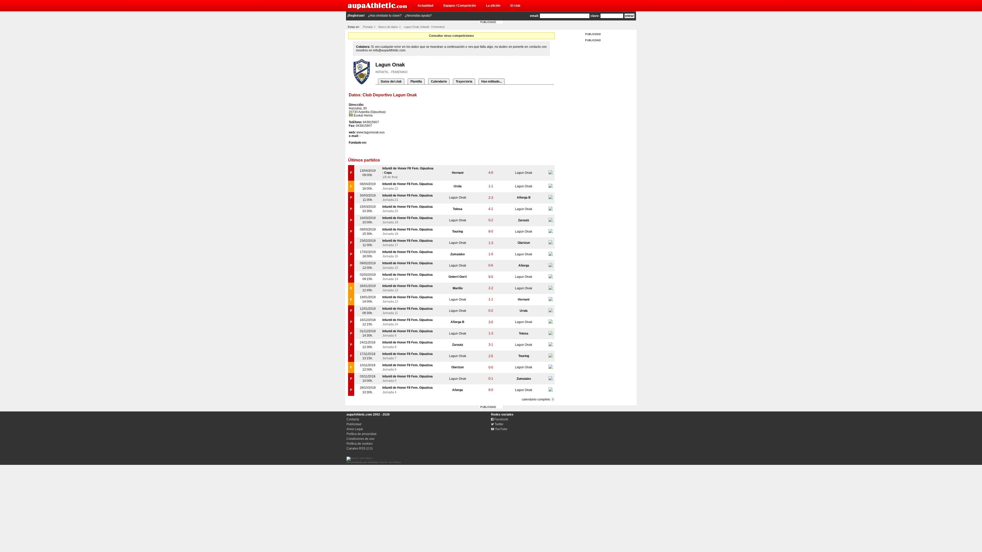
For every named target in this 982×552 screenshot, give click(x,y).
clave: (594, 16)
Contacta (353, 419)
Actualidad (425, 5)
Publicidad (354, 424)
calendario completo (536, 399)
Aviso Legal (355, 429)
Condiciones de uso (360, 439)
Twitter (499, 424)
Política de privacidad (361, 434)
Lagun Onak (523, 173)
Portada (368, 26)
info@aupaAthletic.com (389, 50)
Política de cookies (360, 443)
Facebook (501, 419)
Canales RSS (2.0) (360, 448)
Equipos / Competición (459, 5)
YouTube (500, 429)
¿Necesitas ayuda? (418, 15)
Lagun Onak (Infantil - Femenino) (424, 26)
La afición (493, 5)
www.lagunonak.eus (370, 132)
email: (534, 16)
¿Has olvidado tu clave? (384, 15)
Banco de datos (388, 26)
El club (515, 5)
